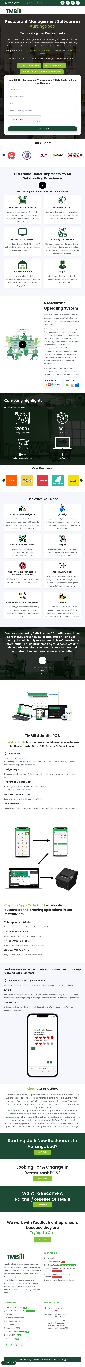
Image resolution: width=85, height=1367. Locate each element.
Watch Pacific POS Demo (29, 65)
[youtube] (73, 3)
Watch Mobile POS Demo (54, 65)
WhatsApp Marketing (14, 1312)
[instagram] (68, 3)
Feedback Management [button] (15, 1337)
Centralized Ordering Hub (16, 1316)
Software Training (61, 1270)
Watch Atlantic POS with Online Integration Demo (42, 71)
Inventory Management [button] (15, 1323)
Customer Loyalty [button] (13, 1330)
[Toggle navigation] (78, 10)
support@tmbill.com (56, 1322)
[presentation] (4, 155)
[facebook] (62, 3)
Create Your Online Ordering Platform (60, 1285)
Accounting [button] (10, 1343)
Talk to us (9, 1363)
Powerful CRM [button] (11, 1340)
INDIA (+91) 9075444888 (57, 1331)
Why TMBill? (50, 1263)
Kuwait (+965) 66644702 (58, 1333)
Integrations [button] (10, 1333)
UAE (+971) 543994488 (57, 1328)
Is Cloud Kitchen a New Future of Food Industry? (60, 1274)
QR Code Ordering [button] (13, 1326)
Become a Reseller (55, 1267)
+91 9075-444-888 (36, 3)
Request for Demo (42, 129)
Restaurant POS (12, 1319)
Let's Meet (42, 1244)
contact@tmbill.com (16, 3)
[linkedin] (78, 3)
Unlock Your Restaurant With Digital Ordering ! (59, 1280)
